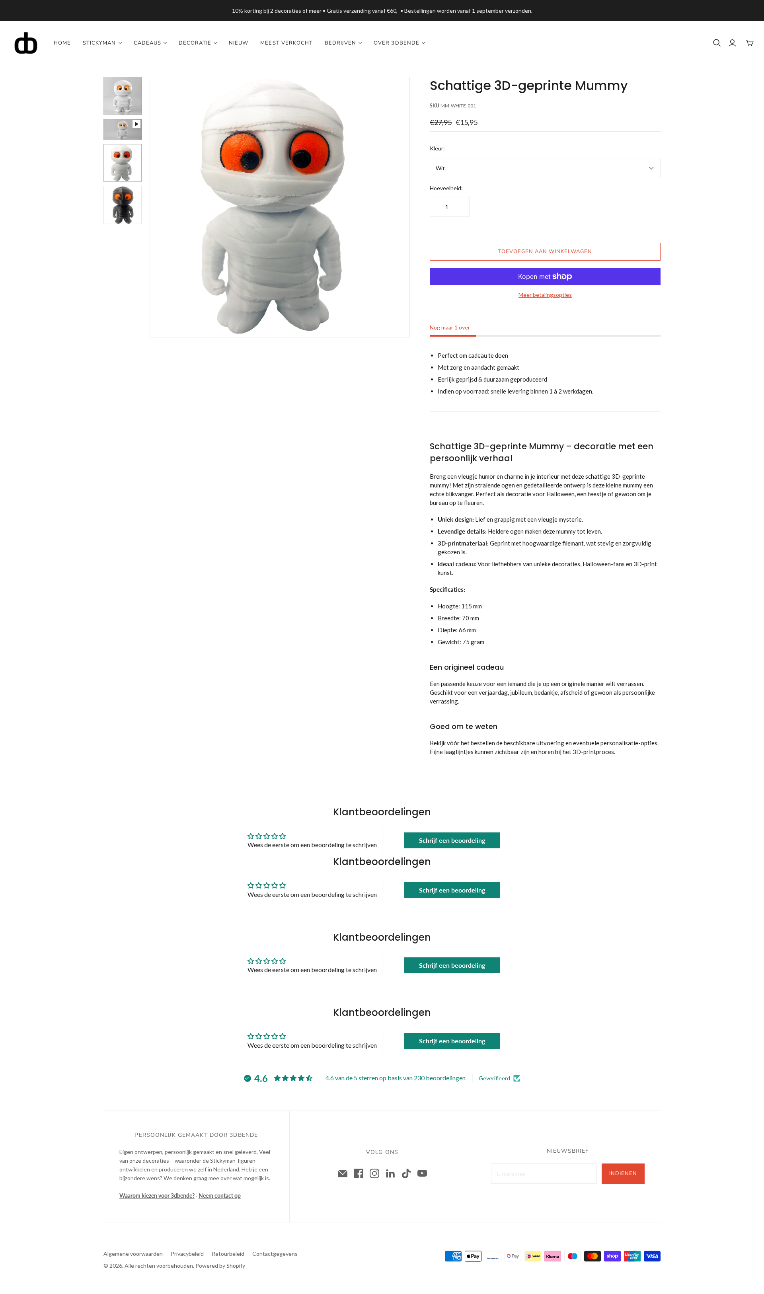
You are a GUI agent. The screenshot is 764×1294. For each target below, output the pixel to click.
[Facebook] (358, 1173)
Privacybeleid (187, 1253)
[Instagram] (374, 1173)
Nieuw (238, 43)
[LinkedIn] (390, 1173)
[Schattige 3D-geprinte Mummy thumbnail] (122, 96)
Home (62, 43)
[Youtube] (422, 1173)
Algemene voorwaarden (133, 1253)
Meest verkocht (286, 43)
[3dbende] (26, 43)
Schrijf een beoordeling (452, 840)
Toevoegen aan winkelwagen (545, 251)
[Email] (342, 1173)
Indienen (623, 1173)
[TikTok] (406, 1173)
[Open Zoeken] (717, 43)
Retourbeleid (228, 1253)
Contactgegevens (275, 1253)
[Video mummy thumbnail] (122, 129)
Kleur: (437, 148)
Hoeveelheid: (446, 188)
